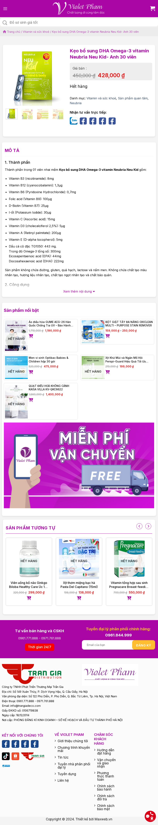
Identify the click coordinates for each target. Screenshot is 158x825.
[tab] (12, 150)
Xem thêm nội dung (77, 291)
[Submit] (5, 23)
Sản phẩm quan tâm (133, 98)
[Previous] (11, 74)
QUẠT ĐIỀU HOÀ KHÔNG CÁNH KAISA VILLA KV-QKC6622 (49, 387)
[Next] (58, 74)
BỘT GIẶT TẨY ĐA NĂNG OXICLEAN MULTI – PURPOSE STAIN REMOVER (129, 323)
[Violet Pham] (79, 8)
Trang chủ (13, 32)
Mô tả (12, 150)
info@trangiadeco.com (25, 706)
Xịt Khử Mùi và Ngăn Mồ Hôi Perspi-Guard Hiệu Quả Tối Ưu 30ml (125, 359)
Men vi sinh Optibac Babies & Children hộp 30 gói (48, 359)
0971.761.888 (51, 638)
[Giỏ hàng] (151, 8)
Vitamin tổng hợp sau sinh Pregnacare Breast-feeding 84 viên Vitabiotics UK (129, 585)
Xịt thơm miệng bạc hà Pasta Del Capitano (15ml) (79, 585)
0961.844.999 (118, 635)
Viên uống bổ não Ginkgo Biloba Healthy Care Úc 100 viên (29, 585)
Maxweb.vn (103, 819)
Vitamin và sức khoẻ (36, 32)
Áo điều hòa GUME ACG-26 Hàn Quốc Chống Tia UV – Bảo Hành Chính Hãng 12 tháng (50, 323)
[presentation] (139, 526)
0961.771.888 (28, 638)
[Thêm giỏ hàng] (52, 336)
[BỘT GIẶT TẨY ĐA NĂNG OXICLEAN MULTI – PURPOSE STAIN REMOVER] (93, 331)
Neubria (76, 103)
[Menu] (5, 8)
